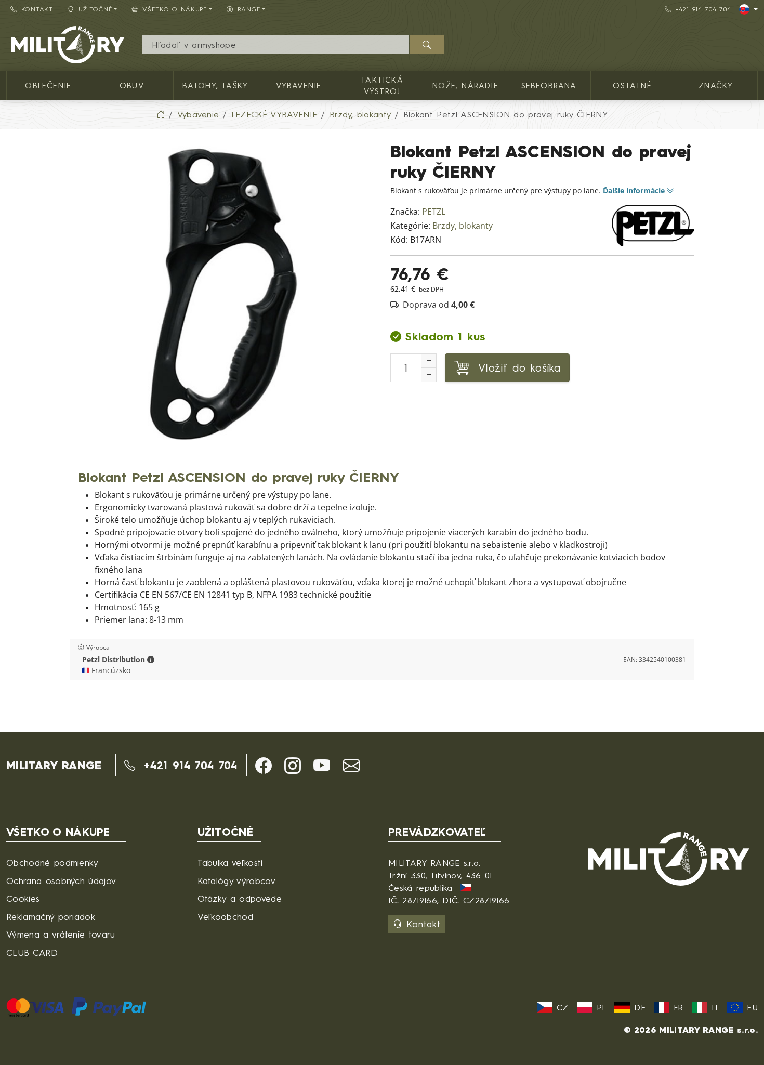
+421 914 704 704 (703, 9)
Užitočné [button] (95, 9)
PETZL (433, 211)
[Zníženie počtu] (429, 374)
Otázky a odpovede (239, 898)
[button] (150, 659)
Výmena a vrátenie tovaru (60, 934)
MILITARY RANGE (53, 765)
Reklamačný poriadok (50, 916)
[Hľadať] (427, 44)
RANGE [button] (249, 9)
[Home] (160, 114)
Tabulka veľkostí (230, 862)
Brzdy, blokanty (462, 225)
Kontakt (37, 9)
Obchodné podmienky (52, 862)
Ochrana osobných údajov (61, 880)
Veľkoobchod (225, 916)
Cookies (22, 898)
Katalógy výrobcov (236, 880)
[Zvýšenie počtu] (429, 360)
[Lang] (748, 9)
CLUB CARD (32, 952)
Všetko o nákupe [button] (174, 9)
